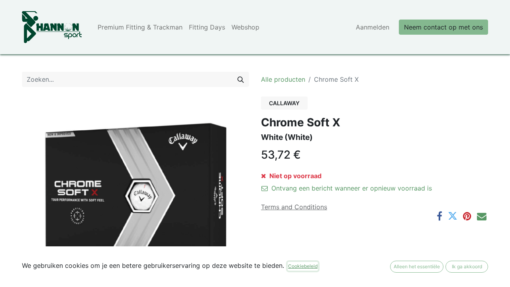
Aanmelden (372, 27)
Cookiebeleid (303, 266)
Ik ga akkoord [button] (467, 266)
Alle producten (283, 79)
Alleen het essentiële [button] (417, 266)
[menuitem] (140, 27)
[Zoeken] (240, 79)
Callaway (284, 103)
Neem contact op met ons (443, 27)
